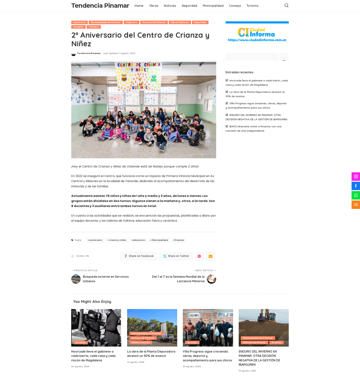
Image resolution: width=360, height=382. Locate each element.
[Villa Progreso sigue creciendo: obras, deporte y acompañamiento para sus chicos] (208, 328)
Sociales (78, 27)
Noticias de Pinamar (154, 22)
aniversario (95, 240)
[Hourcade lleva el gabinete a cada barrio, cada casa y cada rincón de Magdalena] (96, 328)
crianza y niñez (117, 240)
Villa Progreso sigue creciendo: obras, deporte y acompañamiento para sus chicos (207, 356)
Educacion (80, 22)
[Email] (210, 256)
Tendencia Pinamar (100, 5)
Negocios (131, 22)
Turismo (94, 27)
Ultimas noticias (141, 342)
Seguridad (200, 22)
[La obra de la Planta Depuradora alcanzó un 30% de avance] (152, 328)
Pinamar (179, 240)
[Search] (286, 5)
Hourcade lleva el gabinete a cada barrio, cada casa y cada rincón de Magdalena (93, 356)
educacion (139, 240)
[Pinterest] (199, 256)
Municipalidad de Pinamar (106, 22)
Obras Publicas (180, 22)
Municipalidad (160, 240)
